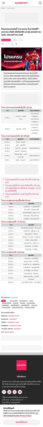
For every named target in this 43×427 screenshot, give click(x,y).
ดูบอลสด (22, 303)
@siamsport (9, 332)
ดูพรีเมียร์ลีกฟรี (15, 305)
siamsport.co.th (13, 316)
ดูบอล (31, 301)
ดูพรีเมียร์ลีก (5, 305)
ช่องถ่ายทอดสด (23, 301)
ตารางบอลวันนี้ (6, 307)
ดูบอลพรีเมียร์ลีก (6, 303)
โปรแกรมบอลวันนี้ (29, 307)
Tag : (3, 301)
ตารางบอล (34, 305)
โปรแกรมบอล (10, 8)
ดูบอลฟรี (15, 303)
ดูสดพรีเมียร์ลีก (25, 305)
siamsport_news (13, 322)
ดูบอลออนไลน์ (31, 303)
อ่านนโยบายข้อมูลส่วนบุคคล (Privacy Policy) (20, 414)
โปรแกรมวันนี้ (13, 301)
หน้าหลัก (3, 8)
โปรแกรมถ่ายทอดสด (17, 307)
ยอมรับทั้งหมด (21, 422)
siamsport (13, 319)
